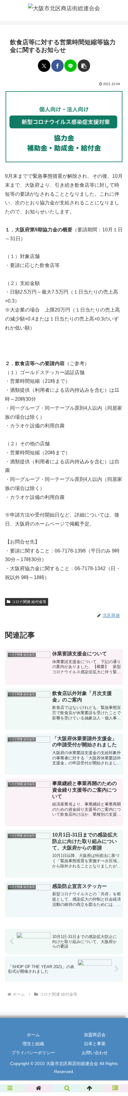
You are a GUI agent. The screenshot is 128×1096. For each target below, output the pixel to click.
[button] (84, 65)
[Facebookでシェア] (57, 65)
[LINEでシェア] (70, 65)
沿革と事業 (95, 1043)
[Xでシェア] (44, 65)
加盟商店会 (95, 1034)
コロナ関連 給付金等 (29, 602)
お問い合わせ (95, 1052)
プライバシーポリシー (33, 1052)
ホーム (33, 1034)
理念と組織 (33, 1043)
